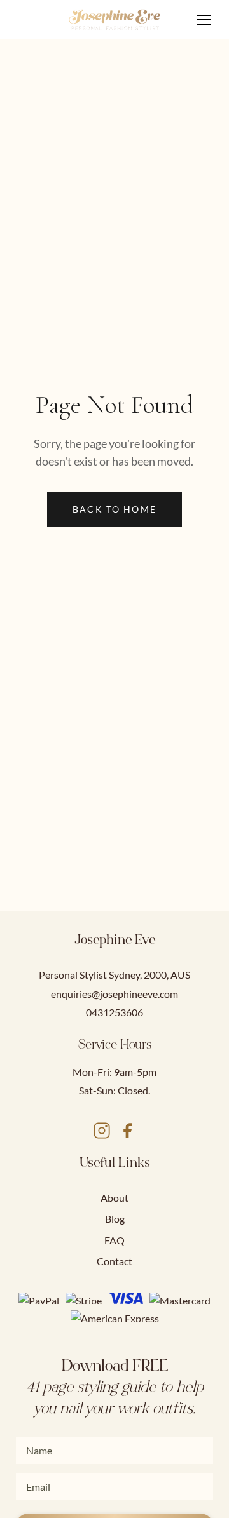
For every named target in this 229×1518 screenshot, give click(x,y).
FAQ (114, 1240)
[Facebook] (127, 1133)
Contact (114, 1261)
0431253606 (114, 1012)
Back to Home (114, 509)
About (114, 1198)
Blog (115, 1218)
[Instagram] (102, 1133)
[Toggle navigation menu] (203, 20)
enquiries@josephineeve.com (114, 994)
